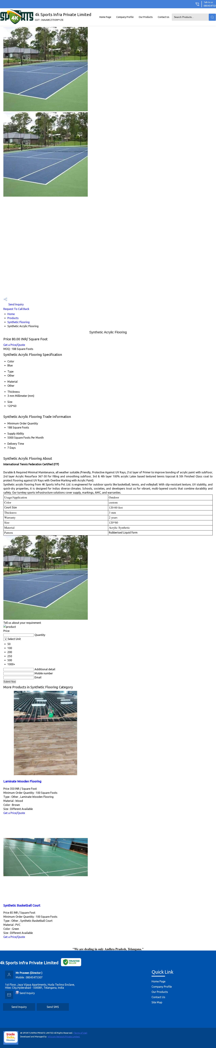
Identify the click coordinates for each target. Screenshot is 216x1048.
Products (13, 318)
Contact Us (163, 17)
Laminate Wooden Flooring (22, 781)
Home (11, 313)
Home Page (105, 17)
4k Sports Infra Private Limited (63, 16)
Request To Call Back (16, 308)
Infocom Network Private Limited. (64, 1037)
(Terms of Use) (80, 1033)
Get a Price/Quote (14, 344)
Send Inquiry (16, 304)
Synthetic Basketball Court (21, 905)
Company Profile (125, 17)
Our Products (146, 17)
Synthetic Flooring (18, 322)
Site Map (157, 1002)
